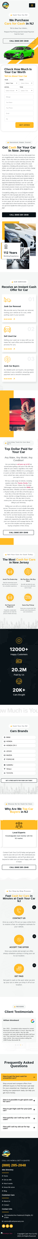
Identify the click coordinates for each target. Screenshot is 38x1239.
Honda (25, 483)
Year (6, 79)
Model (6, 87)
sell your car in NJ (23, 464)
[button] (32, 5)
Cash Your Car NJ (30, 1234)
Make (21, 79)
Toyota (20, 483)
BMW (28, 487)
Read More (8, 319)
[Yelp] (7, 1226)
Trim (21, 87)
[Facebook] (3, 1226)
